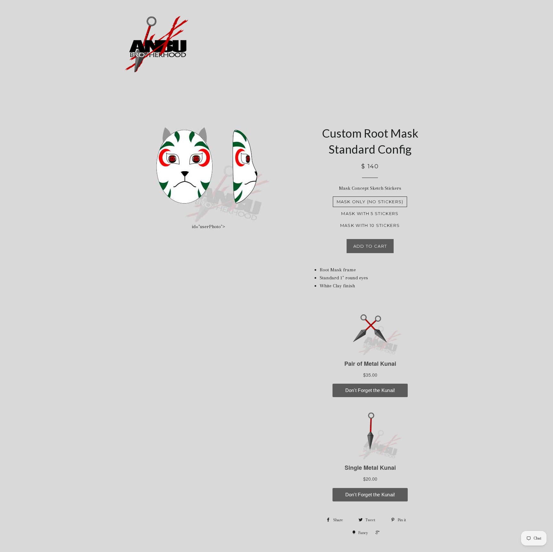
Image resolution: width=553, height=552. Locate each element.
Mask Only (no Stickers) (370, 201)
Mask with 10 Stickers (370, 225)
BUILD (318, 45)
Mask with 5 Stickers (369, 213)
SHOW (389, 45)
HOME (289, 45)
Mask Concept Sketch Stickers (370, 188)
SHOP (354, 45)
